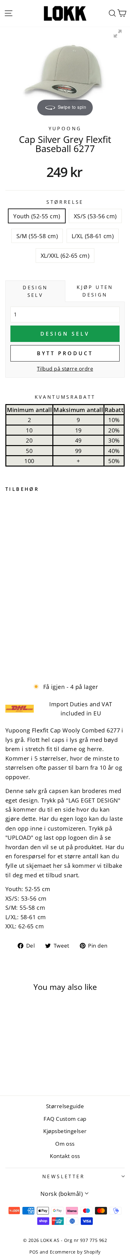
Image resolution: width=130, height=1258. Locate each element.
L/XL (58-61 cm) (93, 236)
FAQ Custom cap (65, 1118)
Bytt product (65, 353)
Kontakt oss (65, 1156)
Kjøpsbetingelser (64, 1131)
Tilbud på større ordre (65, 368)
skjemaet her (44, 865)
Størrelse (65, 202)
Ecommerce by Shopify (75, 1252)
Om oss (65, 1143)
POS (33, 1252)
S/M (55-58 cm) (37, 236)
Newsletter (63, 1176)
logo (81, 818)
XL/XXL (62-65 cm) (65, 255)
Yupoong (65, 128)
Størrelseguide (65, 1106)
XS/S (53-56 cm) (95, 216)
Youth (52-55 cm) (36, 216)
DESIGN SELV (65, 333)
